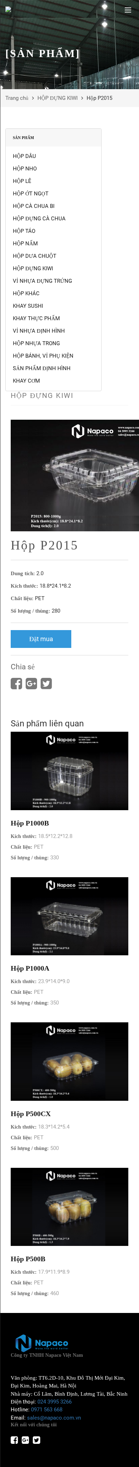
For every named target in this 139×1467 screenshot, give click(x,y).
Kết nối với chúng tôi (34, 1424)
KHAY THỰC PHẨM (36, 318)
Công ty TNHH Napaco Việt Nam (47, 1355)
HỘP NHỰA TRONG (36, 343)
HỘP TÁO (24, 231)
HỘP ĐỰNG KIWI (57, 98)
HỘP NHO (25, 168)
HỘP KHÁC (26, 293)
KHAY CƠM (26, 381)
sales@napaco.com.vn (54, 1418)
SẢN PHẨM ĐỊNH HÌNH (42, 368)
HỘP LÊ (22, 181)
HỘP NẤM (25, 243)
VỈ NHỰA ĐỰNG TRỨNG (42, 281)
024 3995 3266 (54, 1402)
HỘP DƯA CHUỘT (34, 256)
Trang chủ (17, 98)
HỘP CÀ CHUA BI (34, 206)
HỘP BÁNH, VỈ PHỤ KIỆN (43, 356)
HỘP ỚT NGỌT (30, 193)
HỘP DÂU (24, 156)
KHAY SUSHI (28, 306)
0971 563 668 (46, 1409)
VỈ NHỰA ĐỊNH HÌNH (39, 331)
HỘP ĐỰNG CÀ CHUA (39, 218)
